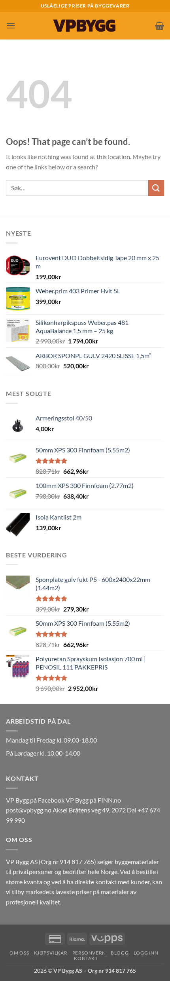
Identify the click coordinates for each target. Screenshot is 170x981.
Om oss (19, 953)
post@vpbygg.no (28, 810)
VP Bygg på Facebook (35, 800)
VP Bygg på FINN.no (93, 800)
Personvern (89, 953)
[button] (10, 25)
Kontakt (86, 958)
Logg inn (146, 953)
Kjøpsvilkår (51, 953)
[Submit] (156, 187)
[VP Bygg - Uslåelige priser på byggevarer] (85, 25)
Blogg (119, 953)
